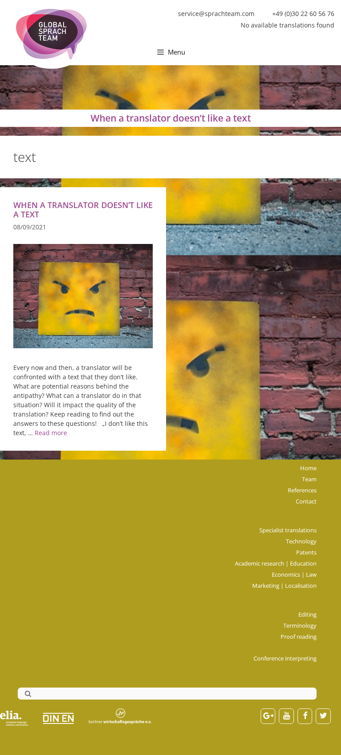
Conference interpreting (285, 658)
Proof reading (299, 637)
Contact (306, 501)
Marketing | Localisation (284, 586)
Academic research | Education (276, 563)
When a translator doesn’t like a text (83, 210)
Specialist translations (288, 530)
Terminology (300, 625)
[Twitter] (323, 716)
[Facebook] (305, 716)
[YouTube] (286, 716)
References (302, 490)
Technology (301, 541)
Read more (51, 433)
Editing (307, 614)
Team (309, 479)
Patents (306, 552)
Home (308, 468)
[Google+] (268, 716)
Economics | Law (294, 574)
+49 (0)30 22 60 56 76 (303, 13)
